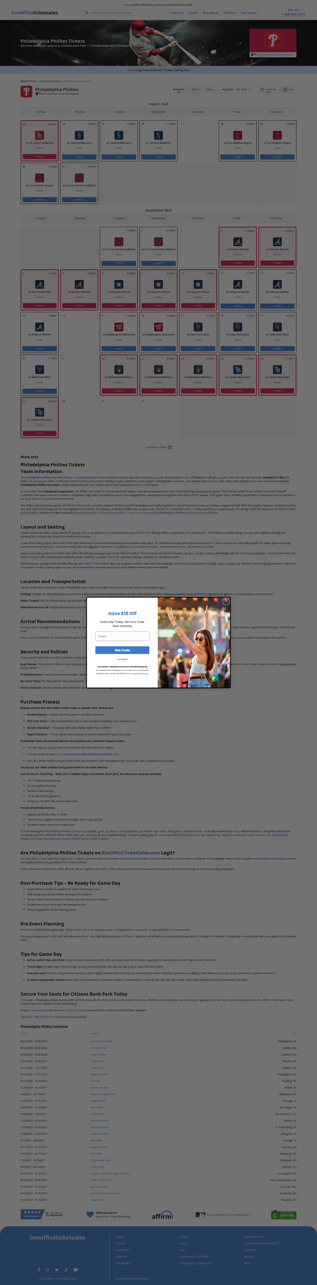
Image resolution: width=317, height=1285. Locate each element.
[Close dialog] (226, 601)
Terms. (146, 673)
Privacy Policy (137, 673)
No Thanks (122, 659)
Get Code (122, 650)
